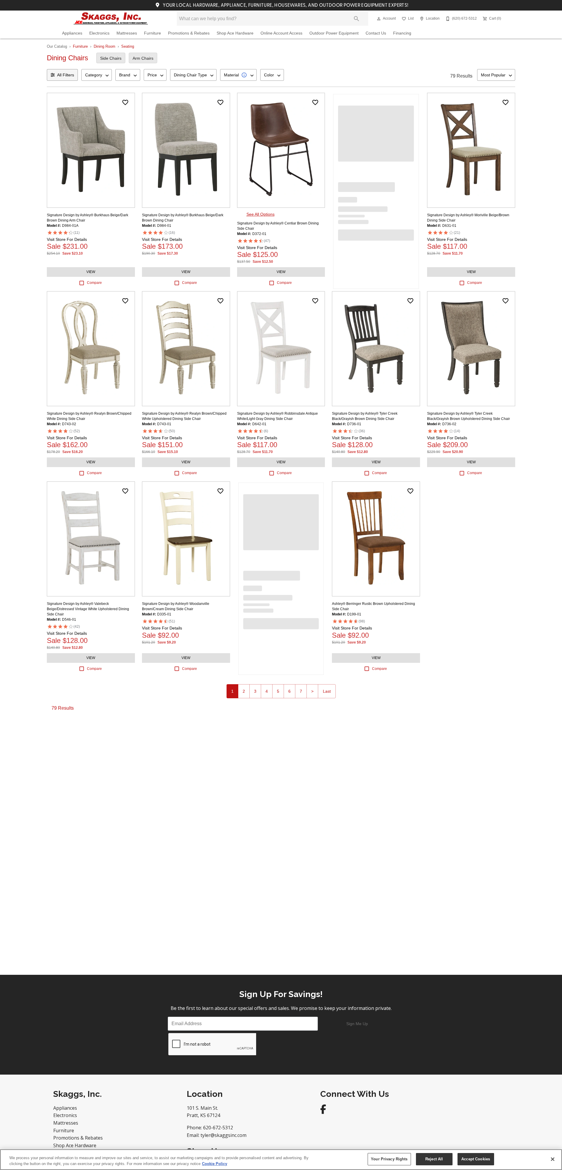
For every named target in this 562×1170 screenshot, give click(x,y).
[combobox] (96, 75)
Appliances (72, 33)
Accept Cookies (475, 1159)
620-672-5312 (218, 1127)
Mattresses (126, 33)
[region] (281, 1159)
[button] (378, 18)
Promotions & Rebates (189, 33)
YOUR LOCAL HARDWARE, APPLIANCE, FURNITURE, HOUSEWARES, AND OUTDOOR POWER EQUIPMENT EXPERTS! (285, 5)
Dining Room (104, 46)
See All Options (260, 214)
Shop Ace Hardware (235, 33)
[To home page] (110, 19)
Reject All (434, 1159)
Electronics (99, 33)
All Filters (65, 75)
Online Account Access (281, 33)
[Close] (552, 1159)
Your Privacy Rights (389, 1159)
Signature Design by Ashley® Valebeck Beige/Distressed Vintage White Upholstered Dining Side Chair (88, 609)
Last (327, 691)
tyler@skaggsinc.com (223, 1135)
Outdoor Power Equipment (334, 33)
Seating (127, 46)
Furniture (152, 33)
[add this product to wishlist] (125, 102)
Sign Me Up (357, 1023)
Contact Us (376, 33)
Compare (94, 283)
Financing (402, 33)
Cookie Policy (214, 1164)
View (90, 272)
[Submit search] (356, 18)
